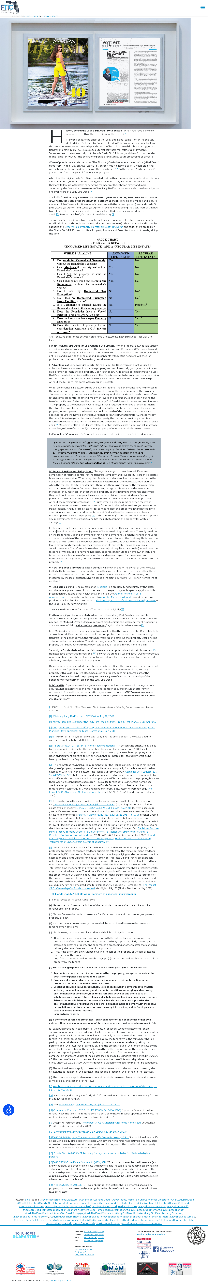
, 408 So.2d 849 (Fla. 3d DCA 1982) (84, 804)
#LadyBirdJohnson (93, 1220)
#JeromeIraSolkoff (80, 1206)
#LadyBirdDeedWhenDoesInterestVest (59, 1220)
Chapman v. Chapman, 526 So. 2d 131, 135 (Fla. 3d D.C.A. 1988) (87, 1110)
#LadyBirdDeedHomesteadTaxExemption (101, 1210)
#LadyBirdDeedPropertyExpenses (163, 1213)
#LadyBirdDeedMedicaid (39, 1213)
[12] (51, 1095)
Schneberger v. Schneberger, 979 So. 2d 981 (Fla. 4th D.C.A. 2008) (90, 1131)
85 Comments (154, 1223)
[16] (51, 1131)
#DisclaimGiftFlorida (179, 1203)
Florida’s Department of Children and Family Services (126, 600)
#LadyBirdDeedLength (171, 1210)
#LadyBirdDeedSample (182, 1216)
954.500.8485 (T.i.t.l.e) (94, 1232)
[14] (93, 515)
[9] (50, 847)
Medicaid (102, 587)
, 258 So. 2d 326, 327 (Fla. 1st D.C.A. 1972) (89, 1104)
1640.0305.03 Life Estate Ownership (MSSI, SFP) (80, 1162)
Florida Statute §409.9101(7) (70, 1185)
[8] (50, 801)
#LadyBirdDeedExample (152, 1206)
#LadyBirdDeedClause (124, 1206)
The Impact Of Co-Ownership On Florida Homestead (111, 1122)
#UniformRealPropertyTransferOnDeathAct (121, 1223)
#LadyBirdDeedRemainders (65, 1216)
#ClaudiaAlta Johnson (49, 1203)
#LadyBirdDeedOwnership (99, 1213)
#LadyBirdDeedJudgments (141, 1210)
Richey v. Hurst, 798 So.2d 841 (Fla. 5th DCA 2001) (104, 808)
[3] (50, 722)
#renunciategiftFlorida (59, 1223)
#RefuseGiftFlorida (160, 1220)
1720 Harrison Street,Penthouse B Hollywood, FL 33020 (84, 1252)
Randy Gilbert (50, 16)
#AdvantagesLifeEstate (124, 1199)
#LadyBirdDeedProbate (129, 1213)
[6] (50, 745)
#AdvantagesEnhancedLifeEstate (59, 1199)
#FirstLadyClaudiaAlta (57, 1206)
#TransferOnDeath (84, 1223)
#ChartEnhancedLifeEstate (153, 1199)
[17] (51, 1137)
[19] (51, 1162)
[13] (51, 1104)
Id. (53, 736)
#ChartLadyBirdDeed (182, 1199)
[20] (51, 1185)
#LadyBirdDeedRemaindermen (30, 1216)
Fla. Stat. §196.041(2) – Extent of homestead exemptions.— (84, 745)
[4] (50, 727)
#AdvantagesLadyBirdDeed (94, 1199)
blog (27, 1199)
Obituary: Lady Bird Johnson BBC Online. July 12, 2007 (83, 716)
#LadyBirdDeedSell (25, 1220)
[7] (50, 765)
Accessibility (55, 1280)
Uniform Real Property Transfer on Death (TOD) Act (94, 227)
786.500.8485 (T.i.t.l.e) (94, 1235)
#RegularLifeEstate (183, 1220)
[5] (50, 736)
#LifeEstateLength (115, 1220)
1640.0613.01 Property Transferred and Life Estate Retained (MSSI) (91, 1137)
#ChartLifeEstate (27, 1203)
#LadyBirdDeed (101, 1206)
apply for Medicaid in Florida (116, 597)
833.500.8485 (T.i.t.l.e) (94, 1241)
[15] (51, 1122)
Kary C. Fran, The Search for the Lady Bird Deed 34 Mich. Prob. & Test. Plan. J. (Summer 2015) (104, 722)
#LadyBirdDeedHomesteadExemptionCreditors (50, 1210)
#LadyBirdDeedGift (177, 1206)
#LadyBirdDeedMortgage (68, 1213)
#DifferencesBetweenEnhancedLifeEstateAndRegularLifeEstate (99, 1203)
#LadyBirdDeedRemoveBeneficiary (102, 1216)
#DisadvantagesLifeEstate (152, 1203)
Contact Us (67, 1280)
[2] (50, 716)
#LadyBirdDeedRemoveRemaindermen (145, 1216)
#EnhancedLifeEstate (31, 1206)
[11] (50, 1086)
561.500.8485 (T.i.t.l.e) (94, 1238)
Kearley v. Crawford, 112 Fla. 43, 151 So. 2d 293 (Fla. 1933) (108, 814)
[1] (50, 707)
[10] (53, 894)
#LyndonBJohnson (137, 1220)
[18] (51, 1153)
